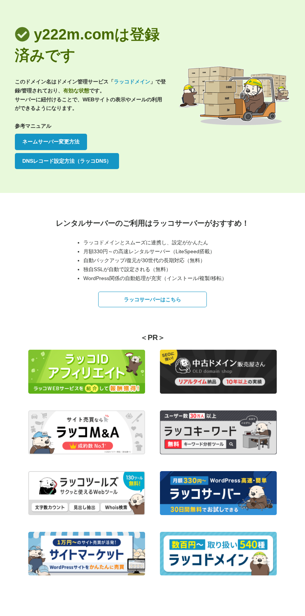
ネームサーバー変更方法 (51, 142)
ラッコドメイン (132, 82)
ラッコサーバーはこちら (152, 299)
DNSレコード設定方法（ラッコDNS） (67, 161)
